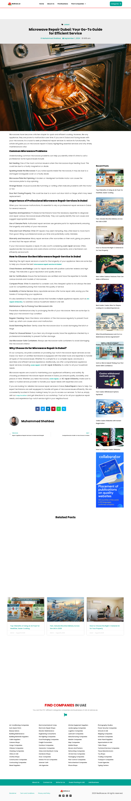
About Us (50, 4)
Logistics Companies (75, 731)
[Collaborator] (110, 507)
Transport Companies (105, 760)
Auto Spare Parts (15, 728)
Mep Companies (74, 742)
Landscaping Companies (77, 728)
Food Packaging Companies (49, 739)
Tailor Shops (102, 745)
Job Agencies (43, 765)
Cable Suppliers (14, 739)
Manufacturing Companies (77, 737)
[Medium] (70, 796)
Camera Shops (14, 742)
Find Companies (77, 4)
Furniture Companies (46, 745)
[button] (78, 4)
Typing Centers (103, 765)
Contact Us (47, 782)
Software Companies (105, 737)
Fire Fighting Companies (47, 737)
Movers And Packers (75, 748)
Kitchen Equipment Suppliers (78, 725)
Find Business (63, 4)
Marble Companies (75, 739)
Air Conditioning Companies (19, 725)
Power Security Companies (107, 728)
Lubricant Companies (75, 734)
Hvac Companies (45, 757)
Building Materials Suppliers (18, 737)
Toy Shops (101, 754)
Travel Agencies (103, 762)
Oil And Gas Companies (76, 754)
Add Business (94, 782)
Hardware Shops (45, 754)
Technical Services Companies (108, 748)
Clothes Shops (14, 757)
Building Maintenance (16, 734)
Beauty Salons (14, 731)
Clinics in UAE (13, 754)
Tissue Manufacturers (105, 751)
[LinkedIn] (67, 796)
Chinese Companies (16, 748)
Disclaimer (12, 793)
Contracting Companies (17, 762)
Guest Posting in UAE (77, 782)
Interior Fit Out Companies (48, 760)
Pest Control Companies (77, 760)
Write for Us (60, 782)
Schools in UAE (103, 731)
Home (41, 4)
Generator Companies (47, 748)
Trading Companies (105, 757)
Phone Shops (72, 765)
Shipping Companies (105, 734)
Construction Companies (18, 760)
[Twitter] (63, 796)
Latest (67, 24)
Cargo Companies (15, 745)
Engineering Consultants (47, 734)
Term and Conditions (27, 793)
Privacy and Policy (44, 793)
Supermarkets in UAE (105, 742)
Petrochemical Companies (77, 762)
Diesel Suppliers (14, 765)
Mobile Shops (73, 745)
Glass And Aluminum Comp (48, 751)
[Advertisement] (42, 13)
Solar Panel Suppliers (105, 739)
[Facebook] (60, 796)
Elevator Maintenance (46, 731)
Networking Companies (76, 751)
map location (21, 395)
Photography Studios (105, 725)
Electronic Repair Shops (47, 728)
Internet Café (43, 762)
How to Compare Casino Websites (108, 449)
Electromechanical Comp (48, 725)
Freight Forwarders (45, 742)
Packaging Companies (76, 757)
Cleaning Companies (16, 751)
